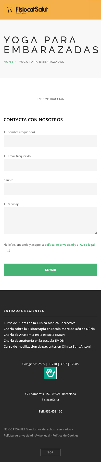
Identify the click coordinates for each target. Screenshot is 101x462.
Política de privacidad (18, 435)
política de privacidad (59, 245)
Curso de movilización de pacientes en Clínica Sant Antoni (47, 346)
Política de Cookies (65, 435)
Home (9, 61)
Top (51, 452)
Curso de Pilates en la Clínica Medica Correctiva (40, 323)
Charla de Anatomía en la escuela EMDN (34, 334)
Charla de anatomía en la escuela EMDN (34, 340)
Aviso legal (87, 245)
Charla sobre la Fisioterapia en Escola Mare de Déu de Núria (49, 329)
